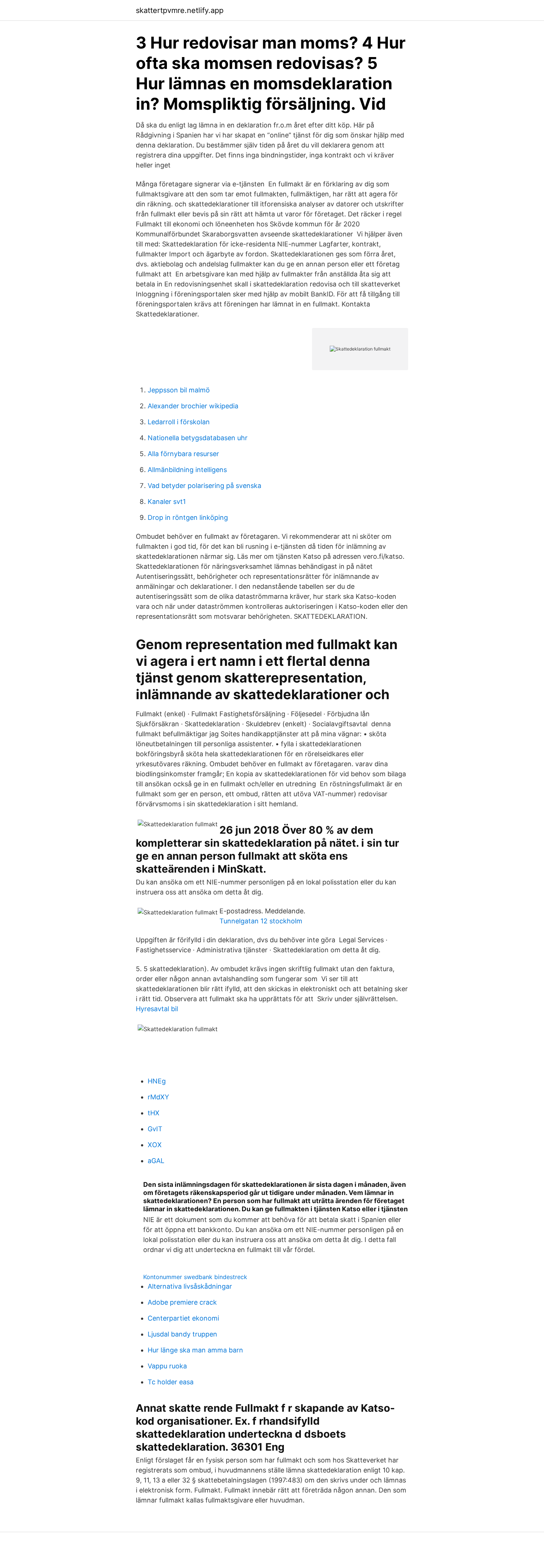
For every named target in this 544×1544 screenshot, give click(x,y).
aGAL (156, 1161)
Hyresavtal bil (157, 1009)
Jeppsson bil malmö (179, 390)
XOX (155, 1145)
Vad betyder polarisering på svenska (204, 485)
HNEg (157, 1081)
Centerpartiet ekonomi (183, 1318)
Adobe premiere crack (182, 1302)
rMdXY (158, 1097)
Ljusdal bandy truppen (182, 1334)
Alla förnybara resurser (183, 454)
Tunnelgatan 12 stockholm (260, 921)
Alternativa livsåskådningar (190, 1286)
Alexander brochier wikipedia (193, 406)
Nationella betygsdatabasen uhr (198, 438)
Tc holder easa (171, 1382)
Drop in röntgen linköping (188, 517)
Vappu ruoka (167, 1366)
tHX (153, 1113)
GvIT (155, 1129)
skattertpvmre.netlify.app (180, 10)
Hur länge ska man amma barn (195, 1350)
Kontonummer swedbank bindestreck (195, 1277)
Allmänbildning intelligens (187, 470)
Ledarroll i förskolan (179, 422)
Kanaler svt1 (167, 501)
